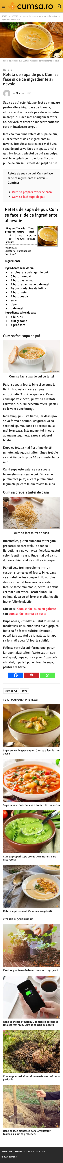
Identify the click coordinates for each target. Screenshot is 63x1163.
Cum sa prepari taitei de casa (32, 192)
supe (24, 691)
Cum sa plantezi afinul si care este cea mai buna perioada (31, 1078)
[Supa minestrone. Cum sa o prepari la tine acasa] (31, 780)
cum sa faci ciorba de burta (27, 614)
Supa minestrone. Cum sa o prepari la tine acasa (31, 805)
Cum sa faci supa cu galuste (36, 609)
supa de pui (11, 691)
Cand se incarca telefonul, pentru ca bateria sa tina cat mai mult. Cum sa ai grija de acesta (30, 1023)
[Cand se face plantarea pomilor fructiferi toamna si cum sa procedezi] (31, 1106)
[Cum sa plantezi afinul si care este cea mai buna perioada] (31, 1051)
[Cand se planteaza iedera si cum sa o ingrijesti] (31, 945)
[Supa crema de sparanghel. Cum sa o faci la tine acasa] (31, 725)
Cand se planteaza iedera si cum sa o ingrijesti (30, 970)
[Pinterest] (31, 675)
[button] (3, 6)
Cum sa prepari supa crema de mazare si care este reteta (29, 858)
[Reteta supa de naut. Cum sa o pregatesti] (31, 886)
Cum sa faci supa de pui (28, 197)
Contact (41, 1151)
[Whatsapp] (47, 675)
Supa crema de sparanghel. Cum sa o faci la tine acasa (31, 752)
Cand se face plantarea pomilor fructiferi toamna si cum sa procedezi (27, 1132)
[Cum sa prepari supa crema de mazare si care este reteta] (31, 831)
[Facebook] (15, 675)
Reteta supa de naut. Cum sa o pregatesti (27, 911)
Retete (7, 69)
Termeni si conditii (24, 1151)
